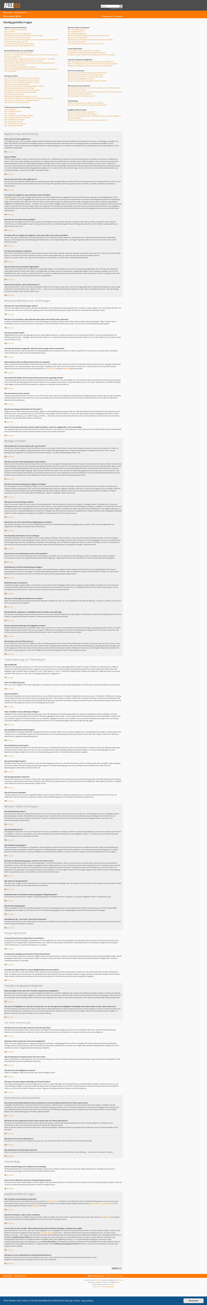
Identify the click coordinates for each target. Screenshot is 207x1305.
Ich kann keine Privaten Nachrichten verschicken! (84, 51)
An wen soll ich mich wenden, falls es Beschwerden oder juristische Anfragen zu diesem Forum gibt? (94, 117)
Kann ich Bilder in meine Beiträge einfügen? (18, 115)
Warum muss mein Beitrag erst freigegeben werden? (22, 100)
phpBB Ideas (105, 1217)
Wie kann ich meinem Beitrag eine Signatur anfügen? (22, 82)
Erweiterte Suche (116, 8)
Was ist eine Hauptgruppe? (77, 42)
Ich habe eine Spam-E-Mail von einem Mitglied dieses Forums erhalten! (91, 55)
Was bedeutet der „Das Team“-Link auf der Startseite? (86, 44)
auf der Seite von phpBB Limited (102, 1203)
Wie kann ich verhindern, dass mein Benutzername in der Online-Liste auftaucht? (31, 55)
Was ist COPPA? (9, 32)
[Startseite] (13, 5)
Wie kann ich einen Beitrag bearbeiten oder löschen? (21, 80)
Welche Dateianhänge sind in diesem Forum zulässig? (86, 103)
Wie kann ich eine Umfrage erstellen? (16, 84)
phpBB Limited (50, 368)
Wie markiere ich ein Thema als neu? (16, 102)
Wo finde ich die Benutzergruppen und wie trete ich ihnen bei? (88, 36)
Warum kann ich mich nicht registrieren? (17, 34)
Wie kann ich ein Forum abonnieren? (80, 94)
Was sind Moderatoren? (76, 32)
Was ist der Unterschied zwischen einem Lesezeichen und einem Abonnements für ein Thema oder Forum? (94, 89)
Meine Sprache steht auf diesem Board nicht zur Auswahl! (23, 61)
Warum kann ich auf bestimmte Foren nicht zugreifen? (22, 90)
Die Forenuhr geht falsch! (12, 57)
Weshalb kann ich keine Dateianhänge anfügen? (20, 92)
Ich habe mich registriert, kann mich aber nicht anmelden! (23, 36)
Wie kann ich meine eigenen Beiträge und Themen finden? (87, 81)
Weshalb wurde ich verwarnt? (14, 94)
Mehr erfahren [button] (87, 1301)
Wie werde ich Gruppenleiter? (77, 38)
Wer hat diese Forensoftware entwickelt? (81, 112)
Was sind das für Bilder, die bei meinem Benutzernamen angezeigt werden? (29, 63)
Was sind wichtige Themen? (13, 121)
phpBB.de (66, 368)
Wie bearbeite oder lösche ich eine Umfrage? (19, 88)
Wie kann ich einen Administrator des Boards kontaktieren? (87, 120)
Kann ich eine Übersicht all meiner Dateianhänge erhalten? (87, 105)
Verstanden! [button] (193, 1301)
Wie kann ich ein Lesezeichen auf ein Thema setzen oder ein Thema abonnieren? (94, 92)
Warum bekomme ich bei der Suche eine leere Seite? (85, 77)
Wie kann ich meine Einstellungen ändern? (18, 53)
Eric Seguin (98, 1280)
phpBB (97, 1282)
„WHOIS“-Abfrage (47, 1233)
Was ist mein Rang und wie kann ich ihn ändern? (20, 67)
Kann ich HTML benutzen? (13, 111)
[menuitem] (18, 16)
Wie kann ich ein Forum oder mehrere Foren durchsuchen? (87, 73)
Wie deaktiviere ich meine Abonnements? (81, 96)
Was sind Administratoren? (77, 30)
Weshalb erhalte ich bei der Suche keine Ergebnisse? (85, 75)
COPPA (6, 199)
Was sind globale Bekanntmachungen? (17, 117)
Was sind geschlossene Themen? (15, 124)
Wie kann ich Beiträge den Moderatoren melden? (20, 96)
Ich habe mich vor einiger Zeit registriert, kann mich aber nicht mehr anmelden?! (31, 40)
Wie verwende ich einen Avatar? (15, 65)
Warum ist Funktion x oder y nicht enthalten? (82, 114)
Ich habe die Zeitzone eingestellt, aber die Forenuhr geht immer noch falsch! (29, 59)
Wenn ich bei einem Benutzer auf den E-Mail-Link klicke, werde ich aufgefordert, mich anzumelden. (31, 70)
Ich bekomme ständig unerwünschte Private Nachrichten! (87, 53)
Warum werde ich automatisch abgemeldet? (19, 44)
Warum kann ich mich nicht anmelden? (17, 38)
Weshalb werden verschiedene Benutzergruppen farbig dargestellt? (90, 40)
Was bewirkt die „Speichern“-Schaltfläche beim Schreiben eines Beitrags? (28, 98)
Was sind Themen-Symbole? (13, 126)
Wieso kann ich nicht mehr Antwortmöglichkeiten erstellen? (24, 86)
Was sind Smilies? (10, 113)
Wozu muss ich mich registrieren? (15, 30)
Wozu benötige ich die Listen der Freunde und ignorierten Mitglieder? (91, 62)
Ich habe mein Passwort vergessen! (16, 42)
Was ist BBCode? (10, 109)
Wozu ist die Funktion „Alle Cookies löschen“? (19, 46)
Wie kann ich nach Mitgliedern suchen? (81, 79)
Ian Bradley (119, 1280)
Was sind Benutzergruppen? (77, 34)
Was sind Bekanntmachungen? (14, 119)
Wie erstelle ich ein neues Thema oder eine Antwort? (21, 78)
